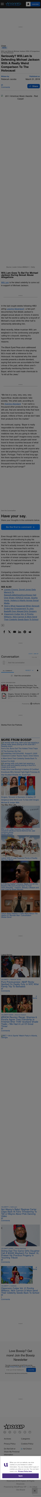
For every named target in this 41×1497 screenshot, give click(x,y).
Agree (20, 1476)
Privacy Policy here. (25, 1471)
